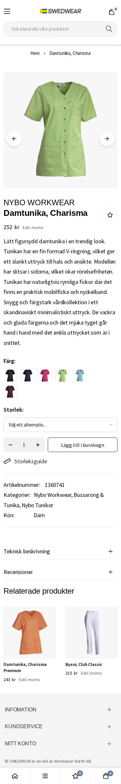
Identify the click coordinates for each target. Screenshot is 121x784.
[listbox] (55, 385)
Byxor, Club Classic (84, 664)
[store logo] (60, 11)
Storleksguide (30, 461)
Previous (14, 139)
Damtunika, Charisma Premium (25, 667)
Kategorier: (17, 494)
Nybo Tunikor (37, 505)
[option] (10, 375)
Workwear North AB (72, 761)
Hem (35, 53)
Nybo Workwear (52, 494)
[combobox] (60, 29)
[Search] (109, 29)
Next (107, 139)
